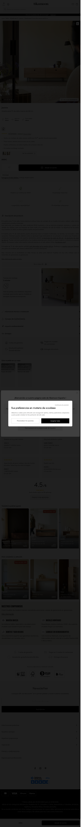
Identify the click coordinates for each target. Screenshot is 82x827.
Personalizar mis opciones (25, 421)
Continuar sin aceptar (62, 405)
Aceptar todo (55, 421)
